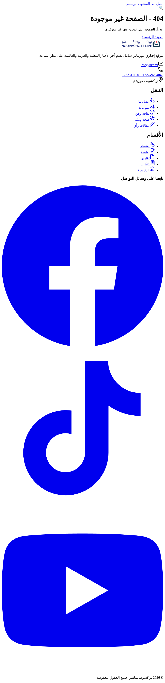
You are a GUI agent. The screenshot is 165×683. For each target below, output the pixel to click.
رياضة (145, 152)
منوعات (144, 107)
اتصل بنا (144, 101)
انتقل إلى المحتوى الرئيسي (144, 4)
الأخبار (145, 164)
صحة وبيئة (142, 119)
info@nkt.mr (149, 65)
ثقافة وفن (142, 113)
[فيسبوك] (82, 345)
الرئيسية (144, 170)
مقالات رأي (141, 125)
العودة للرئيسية (152, 37)
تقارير (145, 158)
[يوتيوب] (82, 670)
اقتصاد (145, 146)
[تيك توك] (82, 507)
